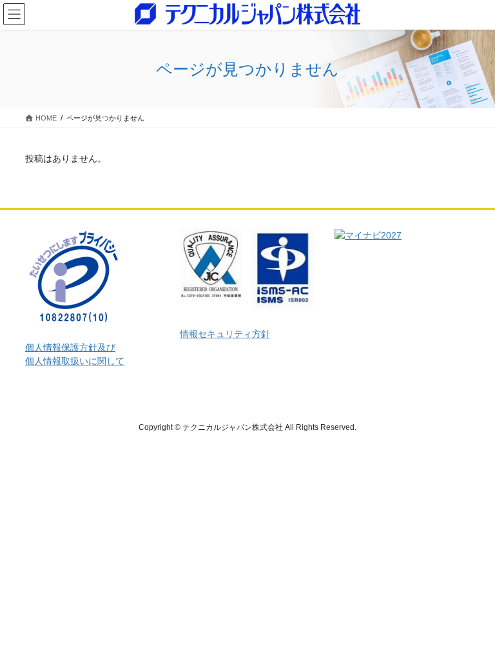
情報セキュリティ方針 (225, 334)
